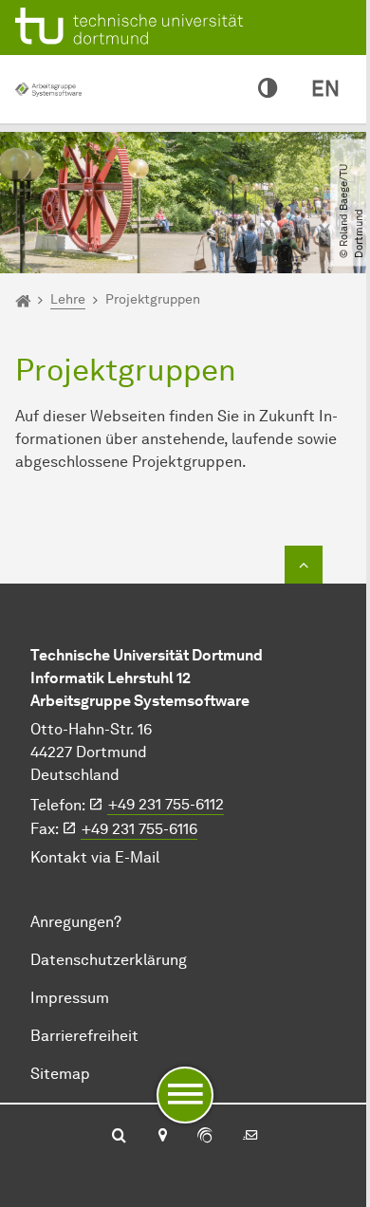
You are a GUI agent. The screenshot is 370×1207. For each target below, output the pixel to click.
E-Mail (137, 857)
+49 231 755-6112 (166, 804)
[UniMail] (250, 1136)
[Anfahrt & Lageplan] (161, 1136)
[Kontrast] (267, 89)
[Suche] (119, 1136)
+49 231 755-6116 (139, 829)
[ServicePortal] (205, 1136)
